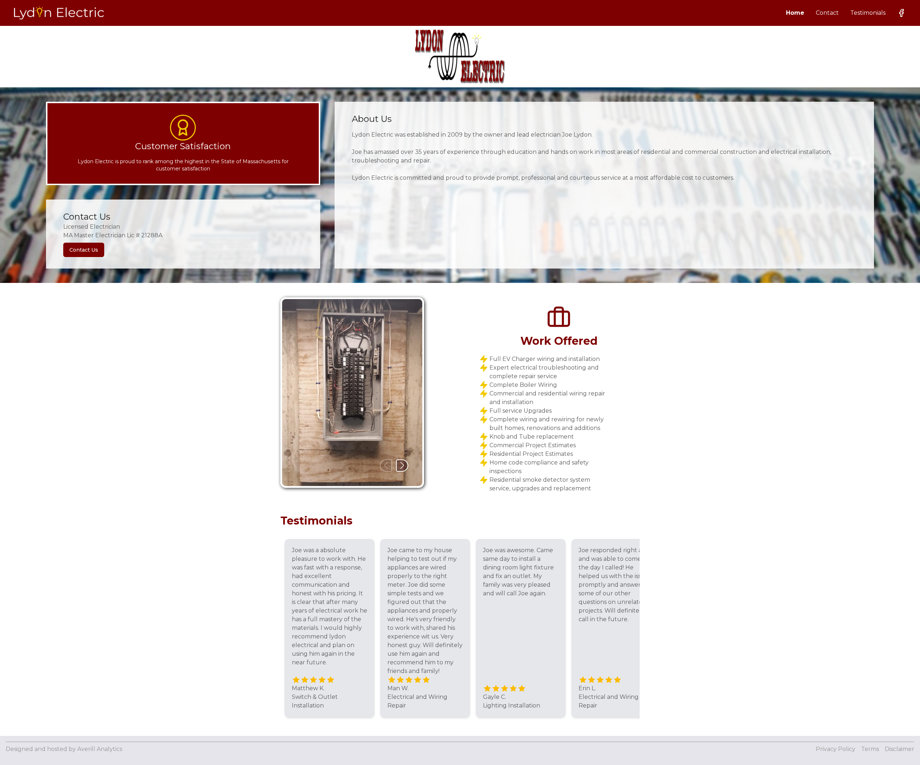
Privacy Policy (835, 749)
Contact (827, 12)
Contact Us (83, 250)
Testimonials (868, 12)
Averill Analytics (99, 749)
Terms (870, 749)
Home (795, 12)
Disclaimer (899, 749)
